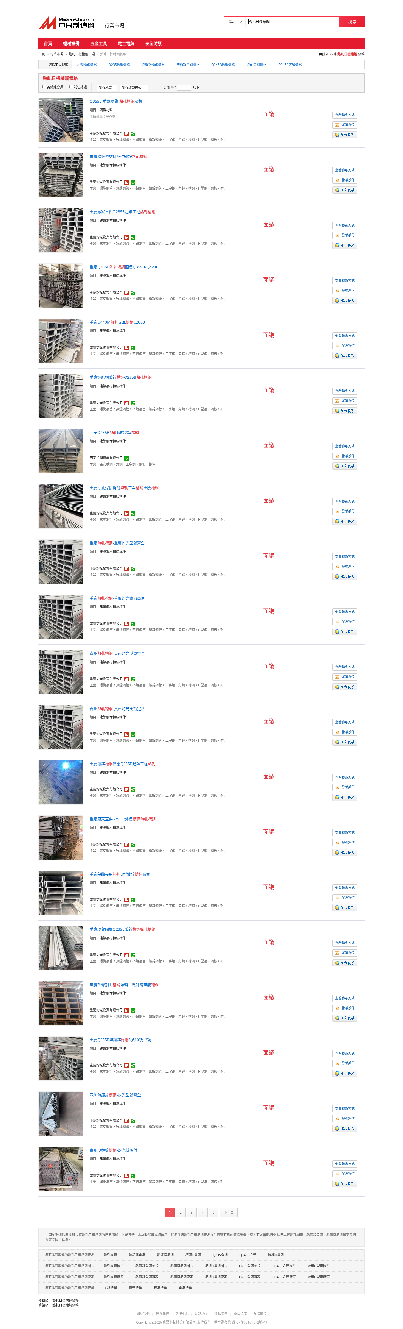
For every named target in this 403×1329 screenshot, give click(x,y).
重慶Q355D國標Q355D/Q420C (124, 266)
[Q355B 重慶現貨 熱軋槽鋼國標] (61, 119)
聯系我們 (162, 1313)
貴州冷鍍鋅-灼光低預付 (113, 1150)
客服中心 (182, 1313)
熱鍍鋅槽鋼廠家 (181, 1277)
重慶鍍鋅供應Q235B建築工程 (122, 763)
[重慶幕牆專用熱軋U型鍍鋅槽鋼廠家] (61, 892)
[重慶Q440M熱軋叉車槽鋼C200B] (61, 340)
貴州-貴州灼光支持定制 (117, 708)
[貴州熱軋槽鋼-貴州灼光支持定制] (61, 727)
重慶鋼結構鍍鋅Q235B (121, 377)
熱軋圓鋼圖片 (114, 1266)
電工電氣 (126, 43)
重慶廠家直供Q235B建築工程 (122, 211)
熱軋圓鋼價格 (256, 64)
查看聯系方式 (345, 115)
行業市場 (114, 25)
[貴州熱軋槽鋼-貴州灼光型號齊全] (61, 671)
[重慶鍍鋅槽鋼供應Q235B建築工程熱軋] (61, 782)
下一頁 (229, 1212)
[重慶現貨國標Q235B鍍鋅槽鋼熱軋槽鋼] (61, 947)
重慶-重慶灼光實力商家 (117, 598)
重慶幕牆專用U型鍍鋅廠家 (120, 874)
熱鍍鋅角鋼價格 (188, 64)
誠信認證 (80, 87)
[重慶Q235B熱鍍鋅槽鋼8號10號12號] (61, 1058)
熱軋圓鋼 (110, 1255)
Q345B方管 (247, 1255)
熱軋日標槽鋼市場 (82, 54)
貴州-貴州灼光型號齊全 (117, 653)
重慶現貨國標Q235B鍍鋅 (122, 929)
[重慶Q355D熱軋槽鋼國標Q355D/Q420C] (61, 285)
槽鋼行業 (160, 1288)
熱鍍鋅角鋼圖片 (146, 1266)
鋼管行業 (135, 1288)
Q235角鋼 (220, 1255)
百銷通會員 (55, 87)
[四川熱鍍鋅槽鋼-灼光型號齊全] (61, 1113)
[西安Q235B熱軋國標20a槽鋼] (61, 450)
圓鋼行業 (110, 1288)
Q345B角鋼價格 (223, 64)
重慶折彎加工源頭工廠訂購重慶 (124, 984)
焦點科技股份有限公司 (179, 1322)
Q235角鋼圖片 (249, 1266)
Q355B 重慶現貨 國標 (116, 101)
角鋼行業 (185, 1288)
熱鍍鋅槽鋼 (165, 1255)
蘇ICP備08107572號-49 (249, 1322)
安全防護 (153, 43)
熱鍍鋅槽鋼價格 (153, 64)
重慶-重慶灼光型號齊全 (117, 542)
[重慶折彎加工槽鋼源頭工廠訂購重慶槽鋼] (61, 1003)
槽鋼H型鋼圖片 (216, 1266)
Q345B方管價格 (290, 64)
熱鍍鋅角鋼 (137, 1255)
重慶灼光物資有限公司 (106, 133)
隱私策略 (221, 1313)
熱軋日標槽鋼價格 (65, 1300)
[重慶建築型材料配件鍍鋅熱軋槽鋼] (61, 174)
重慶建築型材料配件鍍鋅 (118, 156)
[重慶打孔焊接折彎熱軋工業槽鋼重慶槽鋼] (61, 506)
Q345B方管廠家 (284, 1277)
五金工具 (98, 43)
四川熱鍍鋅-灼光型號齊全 (115, 1094)
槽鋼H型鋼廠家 (216, 1277)
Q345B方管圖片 (284, 1266)
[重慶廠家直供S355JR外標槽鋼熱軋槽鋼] (61, 837)
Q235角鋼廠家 (249, 1277)
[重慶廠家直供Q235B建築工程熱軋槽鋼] (61, 230)
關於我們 (143, 1313)
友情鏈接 (259, 1313)
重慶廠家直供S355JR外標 (123, 818)
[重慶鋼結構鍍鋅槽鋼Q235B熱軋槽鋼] (61, 395)
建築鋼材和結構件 (113, 165)
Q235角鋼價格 (119, 64)
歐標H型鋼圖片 (319, 1266)
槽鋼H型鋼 (193, 1255)
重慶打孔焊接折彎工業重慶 (124, 487)
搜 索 (352, 21)
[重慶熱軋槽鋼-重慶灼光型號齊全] (61, 561)
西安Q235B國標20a (114, 432)
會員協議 (240, 1313)
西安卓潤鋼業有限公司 (106, 458)
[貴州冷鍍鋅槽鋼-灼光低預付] (61, 1168)
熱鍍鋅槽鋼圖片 (181, 1266)
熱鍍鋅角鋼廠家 (146, 1277)
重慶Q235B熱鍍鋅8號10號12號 (120, 1039)
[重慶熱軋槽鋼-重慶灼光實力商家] (61, 616)
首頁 (48, 43)
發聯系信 (348, 124)
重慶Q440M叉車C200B (117, 322)
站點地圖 (201, 1313)
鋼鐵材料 (106, 110)
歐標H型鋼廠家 (319, 1277)
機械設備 (71, 43)
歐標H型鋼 (276, 1255)
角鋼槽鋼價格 (87, 64)
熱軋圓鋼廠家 (114, 1277)
